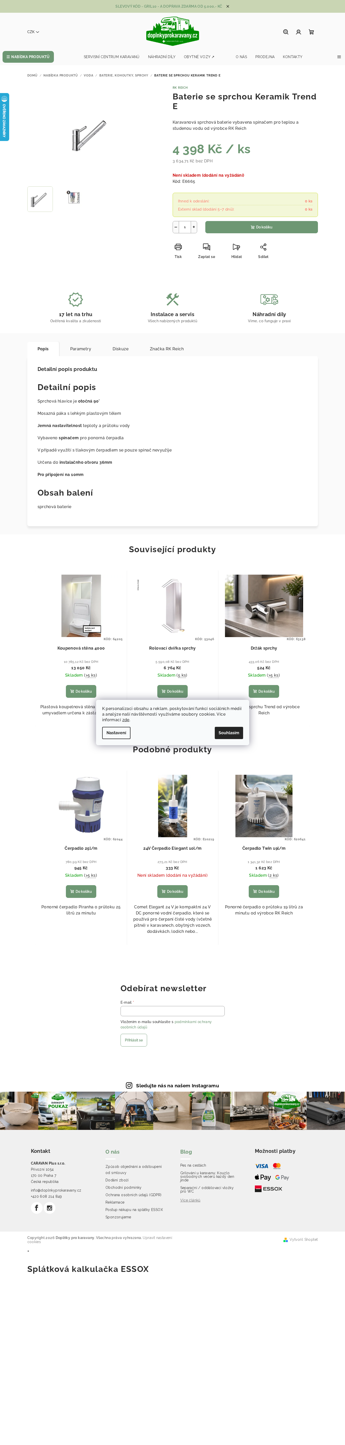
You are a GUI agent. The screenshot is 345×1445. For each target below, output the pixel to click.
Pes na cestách (193, 1165)
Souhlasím (229, 732)
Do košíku (264, 227)
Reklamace (115, 1202)
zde (125, 719)
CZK (30, 32)
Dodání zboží (117, 1180)
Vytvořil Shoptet (304, 1239)
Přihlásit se (134, 1040)
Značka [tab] (167, 348)
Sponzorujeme (118, 1217)
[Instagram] (49, 1208)
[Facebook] (37, 1208)
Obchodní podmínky (123, 1187)
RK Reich (180, 87)
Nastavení (116, 732)
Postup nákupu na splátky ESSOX (134, 1210)
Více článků (190, 1200)
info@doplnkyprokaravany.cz (56, 1190)
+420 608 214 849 (46, 1196)
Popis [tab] (43, 348)
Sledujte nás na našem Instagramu (177, 1085)
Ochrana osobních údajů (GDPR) (133, 1195)
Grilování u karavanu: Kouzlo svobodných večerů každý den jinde (207, 1176)
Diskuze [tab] (120, 348)
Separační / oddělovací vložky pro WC (207, 1189)
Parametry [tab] (80, 348)
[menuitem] (28, 57)
